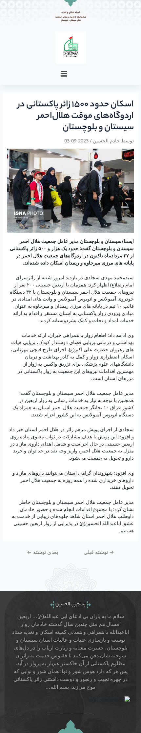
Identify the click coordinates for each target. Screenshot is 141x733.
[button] (64, 74)
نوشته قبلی (99, 552)
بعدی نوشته (42, 552)
